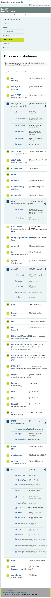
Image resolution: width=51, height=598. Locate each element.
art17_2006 (16, 104)
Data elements (8, 31)
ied (12, 328)
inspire (14, 375)
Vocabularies (8, 40)
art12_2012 (16, 87)
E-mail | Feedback (9, 590)
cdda (13, 174)
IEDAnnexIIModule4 (20, 355)
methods (21, 131)
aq (12, 78)
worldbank (16, 575)
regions (20, 434)
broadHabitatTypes (23, 429)
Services (6, 44)
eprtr (13, 201)
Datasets (6, 23)
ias (12, 321)
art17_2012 (16, 151)
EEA (12, 2)
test (13, 470)
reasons (21, 138)
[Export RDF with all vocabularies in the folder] (45, 106)
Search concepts (30, 72)
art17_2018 (16, 160)
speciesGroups (23, 439)
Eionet (12, 15)
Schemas (6, 35)
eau (19, 491)
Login (33, 5)
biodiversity (16, 168)
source (20, 286)
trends (20, 144)
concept (21, 275)
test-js (20, 512)
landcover (15, 383)
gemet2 (14, 269)
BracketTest (22, 480)
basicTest (21, 475)
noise (13, 447)
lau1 (13, 392)
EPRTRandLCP (18, 227)
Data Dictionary (20, 15)
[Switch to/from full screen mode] (37, 5)
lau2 (13, 398)
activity (20, 209)
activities (21, 112)
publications (16, 455)
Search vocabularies (14, 72)
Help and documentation (11, 19)
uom (13, 561)
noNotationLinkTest (23, 508)
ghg (13, 304)
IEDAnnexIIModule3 (20, 345)
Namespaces (7, 48)
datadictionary (17, 187)
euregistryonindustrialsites (20, 238)
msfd (13, 421)
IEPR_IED (15, 366)
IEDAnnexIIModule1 (20, 336)
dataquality (16, 195)
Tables (5, 27)
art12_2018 (16, 95)
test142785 (21, 517)
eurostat (15, 246)
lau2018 (14, 404)
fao (12, 252)
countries (21, 126)
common (15, 181)
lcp (12, 412)
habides (15, 313)
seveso (14, 461)
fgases (14, 261)
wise (13, 567)
